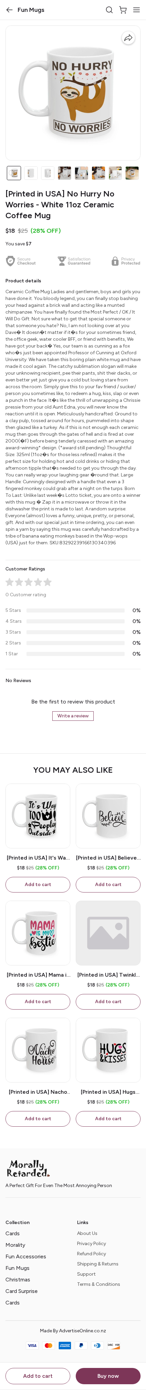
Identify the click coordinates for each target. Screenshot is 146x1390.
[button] (9, 10)
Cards (12, 1233)
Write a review (73, 716)
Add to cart (38, 1376)
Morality (15, 1245)
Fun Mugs (17, 1268)
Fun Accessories (25, 1256)
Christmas (17, 1279)
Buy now (108, 1376)
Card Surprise (21, 1291)
